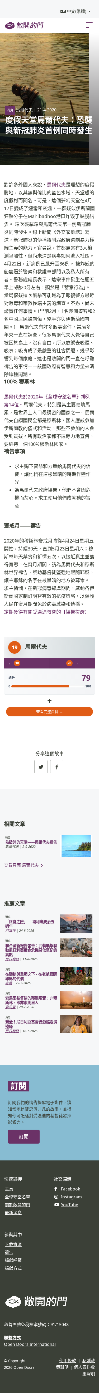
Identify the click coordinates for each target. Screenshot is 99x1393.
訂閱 (24, 1137)
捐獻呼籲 (13, 1260)
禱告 (9, 1252)
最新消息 (13, 1212)
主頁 (9, 1189)
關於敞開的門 (17, 1205)
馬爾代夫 (56, 184)
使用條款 (67, 1361)
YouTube (69, 1205)
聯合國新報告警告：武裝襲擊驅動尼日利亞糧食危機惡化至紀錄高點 (31, 950)
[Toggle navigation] (89, 24)
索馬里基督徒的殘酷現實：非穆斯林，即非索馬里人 (31, 1000)
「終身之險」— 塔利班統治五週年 (29, 924)
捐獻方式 (13, 1268)
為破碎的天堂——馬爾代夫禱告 (31, 842)
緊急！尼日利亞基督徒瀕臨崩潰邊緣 (31, 1024)
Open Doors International (30, 1344)
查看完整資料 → (49, 711)
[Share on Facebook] (56, 766)
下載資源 (13, 1244)
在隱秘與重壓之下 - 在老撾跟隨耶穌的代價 (31, 976)
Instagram (71, 1197)
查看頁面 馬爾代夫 (21, 865)
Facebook (70, 1189)
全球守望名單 (17, 1197)
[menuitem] (75, 11)
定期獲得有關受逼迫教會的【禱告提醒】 (46, 612)
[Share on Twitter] (41, 766)
